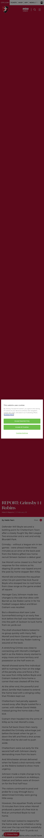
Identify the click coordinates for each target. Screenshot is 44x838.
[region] (22, 419)
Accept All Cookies (22, 427)
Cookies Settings (22, 433)
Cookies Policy (9, 414)
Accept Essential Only (22, 421)
